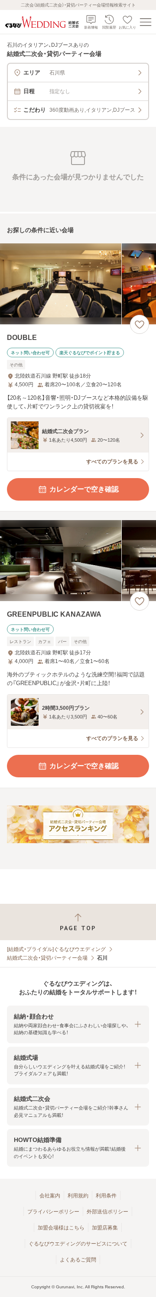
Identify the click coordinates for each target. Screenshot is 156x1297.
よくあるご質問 (78, 1260)
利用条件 (106, 1196)
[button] (78, 1024)
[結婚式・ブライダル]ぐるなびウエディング (56, 949)
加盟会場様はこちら (61, 1228)
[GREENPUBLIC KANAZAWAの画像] (78, 560)
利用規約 (78, 1196)
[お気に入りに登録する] (139, 324)
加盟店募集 (105, 1228)
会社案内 (49, 1196)
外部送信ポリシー (107, 1212)
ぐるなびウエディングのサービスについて (78, 1244)
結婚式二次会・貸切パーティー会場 (47, 958)
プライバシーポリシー (53, 1212)
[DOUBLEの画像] (78, 283)
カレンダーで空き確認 (84, 489)
